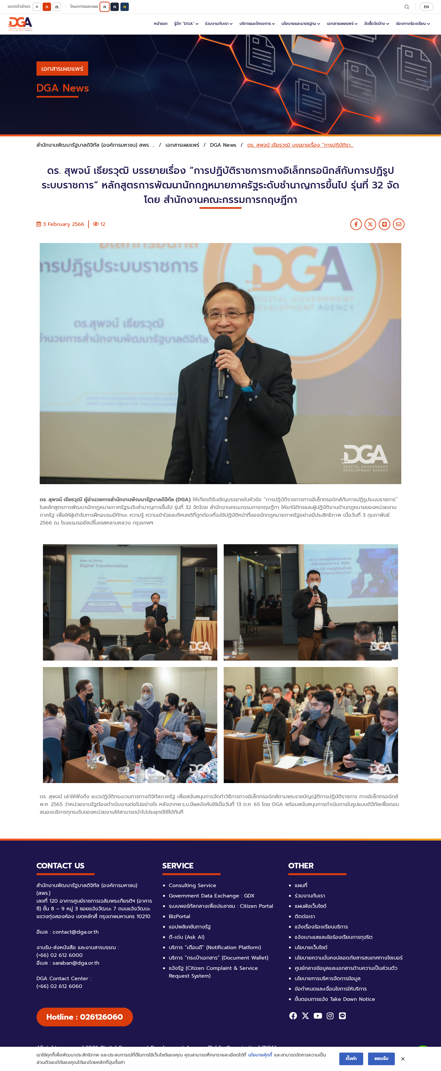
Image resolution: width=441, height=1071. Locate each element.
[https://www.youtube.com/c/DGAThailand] (318, 1016)
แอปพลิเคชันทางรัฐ (190, 927)
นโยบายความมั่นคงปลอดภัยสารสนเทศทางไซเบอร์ (349, 958)
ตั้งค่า (351, 1058)
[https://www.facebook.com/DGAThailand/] (293, 1016)
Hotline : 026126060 (84, 1017)
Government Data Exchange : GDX (212, 896)
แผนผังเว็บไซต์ (310, 906)
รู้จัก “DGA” (184, 24)
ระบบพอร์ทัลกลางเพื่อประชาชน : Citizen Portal (221, 906)
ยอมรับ (381, 1058)
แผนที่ (301, 885)
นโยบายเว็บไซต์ (311, 947)
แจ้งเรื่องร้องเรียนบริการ (321, 927)
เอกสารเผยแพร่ (340, 24)
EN (426, 7)
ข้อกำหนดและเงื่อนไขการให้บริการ (331, 989)
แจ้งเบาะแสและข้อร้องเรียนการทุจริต (334, 937)
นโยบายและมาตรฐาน (299, 24)
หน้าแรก (161, 24)
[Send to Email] (399, 224)
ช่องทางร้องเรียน (411, 24)
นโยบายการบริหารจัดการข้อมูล (328, 978)
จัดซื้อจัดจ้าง (374, 24)
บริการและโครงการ (255, 24)
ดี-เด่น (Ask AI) (186, 937)
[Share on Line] (384, 224)
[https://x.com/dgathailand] (305, 1016)
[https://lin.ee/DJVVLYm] (342, 1016)
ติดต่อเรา (305, 916)
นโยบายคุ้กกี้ (260, 1055)
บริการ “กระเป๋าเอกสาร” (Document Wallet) (218, 958)
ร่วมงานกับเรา (217, 24)
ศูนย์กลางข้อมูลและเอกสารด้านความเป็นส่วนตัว (346, 968)
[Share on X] (370, 224)
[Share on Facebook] (356, 224)
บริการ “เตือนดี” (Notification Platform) (215, 947)
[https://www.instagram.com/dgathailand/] (330, 1016)
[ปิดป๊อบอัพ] (403, 1059)
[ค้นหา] (407, 7)
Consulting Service (192, 885)
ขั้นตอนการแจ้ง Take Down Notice (335, 999)
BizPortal (179, 916)
